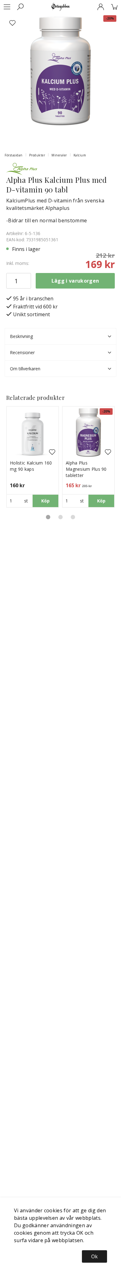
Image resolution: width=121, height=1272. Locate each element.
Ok (94, 1256)
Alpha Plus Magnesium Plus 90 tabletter (86, 469)
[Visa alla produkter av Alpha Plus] (21, 168)
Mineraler (59, 155)
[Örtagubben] (60, 7)
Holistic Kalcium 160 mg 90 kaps (31, 466)
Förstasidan (14, 155)
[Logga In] (100, 7)
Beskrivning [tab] (21, 336)
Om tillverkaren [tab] (25, 369)
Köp (45, 501)
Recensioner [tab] (22, 352)
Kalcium (80, 155)
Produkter (37, 155)
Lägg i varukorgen (75, 280)
